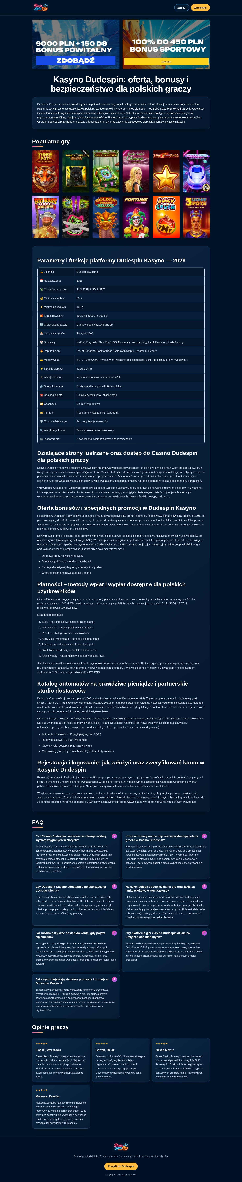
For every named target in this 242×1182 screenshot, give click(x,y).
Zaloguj (181, 7)
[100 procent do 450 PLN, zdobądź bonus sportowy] (166, 44)
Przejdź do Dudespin (121, 1166)
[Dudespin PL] (40, 7)
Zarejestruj (200, 7)
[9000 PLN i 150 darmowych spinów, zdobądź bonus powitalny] (75, 44)
